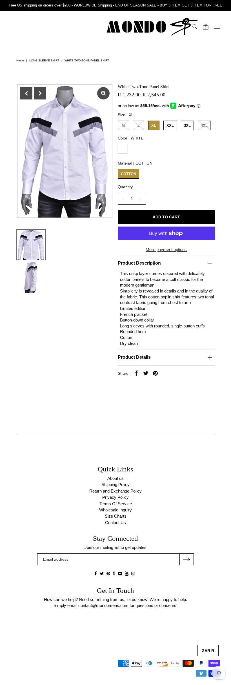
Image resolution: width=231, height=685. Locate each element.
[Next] (40, 93)
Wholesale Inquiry (115, 509)
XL (153, 125)
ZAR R (208, 650)
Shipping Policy (115, 484)
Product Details (134, 357)
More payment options (166, 249)
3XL (187, 125)
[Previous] (26, 93)
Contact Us (115, 522)
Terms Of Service (115, 503)
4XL (204, 125)
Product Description (139, 263)
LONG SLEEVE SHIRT (44, 60)
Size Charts (115, 516)
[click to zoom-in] (103, 93)
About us (115, 478)
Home (20, 60)
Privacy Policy (115, 497)
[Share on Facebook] (136, 373)
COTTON (128, 174)
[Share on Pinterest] (155, 373)
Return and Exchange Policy (115, 491)
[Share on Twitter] (146, 373)
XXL (170, 125)
